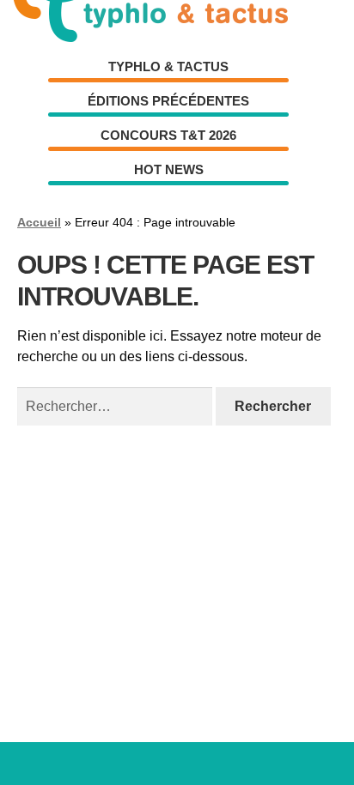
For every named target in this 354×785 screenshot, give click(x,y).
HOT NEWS (169, 169)
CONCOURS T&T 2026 (168, 135)
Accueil (39, 222)
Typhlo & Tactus (168, 66)
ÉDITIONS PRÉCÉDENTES (168, 101)
